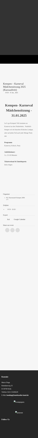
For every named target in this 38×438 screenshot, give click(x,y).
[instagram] (4, 428)
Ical (8, 219)
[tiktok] (18, 428)
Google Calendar (19, 219)
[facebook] (11, 428)
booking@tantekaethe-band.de (18, 395)
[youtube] (31, 430)
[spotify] (25, 428)
